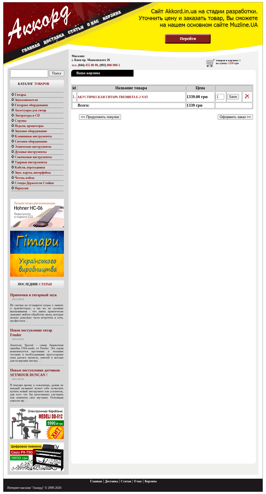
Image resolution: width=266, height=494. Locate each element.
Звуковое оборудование (30, 131)
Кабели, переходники (29, 167)
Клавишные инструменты (33, 136)
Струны (20, 121)
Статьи (126, 481)
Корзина (151, 481)
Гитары (20, 95)
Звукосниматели (26, 100)
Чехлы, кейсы (24, 178)
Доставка (111, 481)
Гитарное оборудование (31, 105)
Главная (96, 481)
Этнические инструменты (32, 146)
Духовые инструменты (30, 152)
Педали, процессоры (28, 126)
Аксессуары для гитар (30, 110)
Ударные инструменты (30, 162)
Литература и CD (27, 115)
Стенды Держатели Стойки (34, 183)
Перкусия (21, 188)
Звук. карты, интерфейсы (32, 172)
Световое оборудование (30, 141)
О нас (138, 481)
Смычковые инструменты (33, 157)
